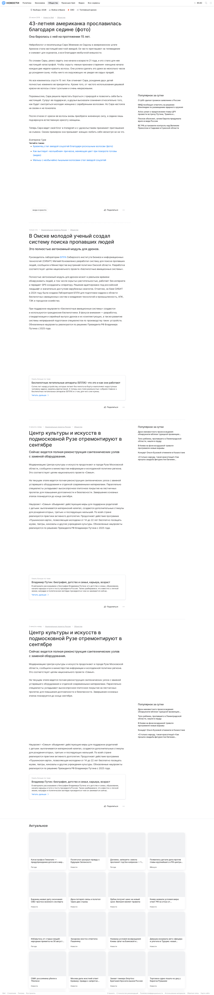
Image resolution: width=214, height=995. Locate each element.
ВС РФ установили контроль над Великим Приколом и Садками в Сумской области (158, 126)
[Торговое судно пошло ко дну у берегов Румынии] (166, 970)
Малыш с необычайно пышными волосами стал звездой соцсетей (69, 160)
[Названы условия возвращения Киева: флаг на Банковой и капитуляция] (126, 930)
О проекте (111, 993)
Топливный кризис (88, 10)
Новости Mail (48, 17)
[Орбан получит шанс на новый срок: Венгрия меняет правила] (126, 890)
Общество (61, 17)
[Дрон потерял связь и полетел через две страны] (87, 890)
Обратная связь (193, 993)
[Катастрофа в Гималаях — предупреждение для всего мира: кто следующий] (47, 851)
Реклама (21, 993)
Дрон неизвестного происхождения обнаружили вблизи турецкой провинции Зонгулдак (158, 432)
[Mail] (3, 3)
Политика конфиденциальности (151, 993)
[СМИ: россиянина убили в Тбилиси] (47, 970)
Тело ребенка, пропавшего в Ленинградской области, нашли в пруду (159, 439)
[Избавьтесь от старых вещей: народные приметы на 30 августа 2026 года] (47, 930)
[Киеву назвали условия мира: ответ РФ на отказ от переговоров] (166, 890)
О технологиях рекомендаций (127, 993)
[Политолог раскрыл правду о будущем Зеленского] (87, 851)
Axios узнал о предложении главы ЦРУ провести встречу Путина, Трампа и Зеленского (157, 112)
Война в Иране (58, 10)
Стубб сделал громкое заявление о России (159, 100)
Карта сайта (205, 993)
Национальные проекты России (54, 230)
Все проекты (30, 993)
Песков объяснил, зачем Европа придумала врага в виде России (159, 119)
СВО (72, 10)
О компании (11, 993)
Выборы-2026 (39, 10)
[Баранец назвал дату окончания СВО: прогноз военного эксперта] (47, 890)
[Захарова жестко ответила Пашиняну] (87, 930)
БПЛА (63, 257)
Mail (3, 993)
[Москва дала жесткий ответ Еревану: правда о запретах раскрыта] (87, 970)
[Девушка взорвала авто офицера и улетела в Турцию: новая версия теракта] (166, 930)
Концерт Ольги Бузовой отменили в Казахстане (161, 452)
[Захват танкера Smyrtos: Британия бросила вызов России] (126, 970)
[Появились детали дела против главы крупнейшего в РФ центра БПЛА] (166, 851)
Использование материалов (175, 993)
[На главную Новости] (12, 3)
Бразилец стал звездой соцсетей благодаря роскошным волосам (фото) (73, 146)
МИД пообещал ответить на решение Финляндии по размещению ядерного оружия (160, 105)
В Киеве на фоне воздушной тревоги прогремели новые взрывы (156, 446)
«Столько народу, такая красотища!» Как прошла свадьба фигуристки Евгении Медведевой (158, 458)
